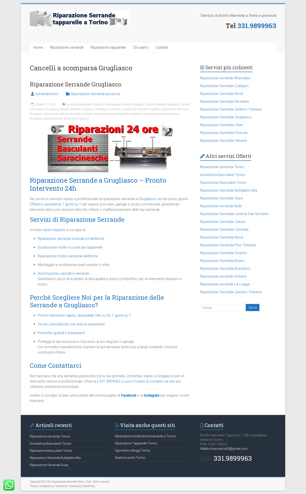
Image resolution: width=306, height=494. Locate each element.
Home (38, 47)
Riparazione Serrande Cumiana (224, 229)
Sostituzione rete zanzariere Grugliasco (66, 118)
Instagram (151, 395)
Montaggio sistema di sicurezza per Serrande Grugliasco (128, 109)
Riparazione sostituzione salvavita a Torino (145, 436)
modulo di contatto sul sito (154, 381)
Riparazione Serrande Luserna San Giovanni (234, 214)
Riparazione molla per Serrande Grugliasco (68, 113)
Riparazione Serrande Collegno (224, 86)
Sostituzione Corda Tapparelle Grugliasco (118, 113)
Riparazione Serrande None (221, 237)
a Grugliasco (146, 199)
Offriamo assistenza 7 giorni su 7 (55, 204)
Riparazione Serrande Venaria (223, 140)
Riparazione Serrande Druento (223, 253)
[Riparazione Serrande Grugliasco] (110, 127)
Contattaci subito (140, 376)
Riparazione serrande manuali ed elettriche (71, 239)
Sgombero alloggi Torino (132, 450)
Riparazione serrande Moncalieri (225, 78)
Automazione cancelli (54, 273)
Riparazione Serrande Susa (221, 198)
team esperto (54, 230)
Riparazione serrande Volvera (223, 276)
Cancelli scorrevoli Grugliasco (77, 109)
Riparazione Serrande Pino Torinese (228, 245)
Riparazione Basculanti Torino (223, 182)
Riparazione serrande (67, 47)
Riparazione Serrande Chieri (221, 125)
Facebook (128, 395)
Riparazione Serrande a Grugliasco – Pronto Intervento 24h (98, 184)
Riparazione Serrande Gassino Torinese (231, 292)
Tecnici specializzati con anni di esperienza (71, 324)
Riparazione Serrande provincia (95, 94)
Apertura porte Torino (130, 457)
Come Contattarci (55, 365)
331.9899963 (256, 25)
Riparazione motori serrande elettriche (68, 256)
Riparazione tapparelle (108, 47)
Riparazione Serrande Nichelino (224, 101)
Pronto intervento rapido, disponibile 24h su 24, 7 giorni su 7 (84, 315)
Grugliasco (165, 376)
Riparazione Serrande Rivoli (221, 94)
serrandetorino (46, 94)
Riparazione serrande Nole (221, 206)
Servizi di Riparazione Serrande (77, 219)
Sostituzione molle (52, 247)
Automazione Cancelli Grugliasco (124, 104)
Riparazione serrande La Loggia (225, 284)
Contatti (162, 47)
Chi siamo (141, 47)
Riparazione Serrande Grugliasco (75, 84)
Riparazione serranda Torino (222, 167)
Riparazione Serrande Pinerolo (224, 133)
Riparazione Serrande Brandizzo (225, 268)
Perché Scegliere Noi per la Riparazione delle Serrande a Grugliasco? (97, 301)
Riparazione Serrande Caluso (223, 222)
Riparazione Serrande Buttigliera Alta (228, 190)
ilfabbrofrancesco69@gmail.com (224, 448)
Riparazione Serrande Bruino (222, 261)
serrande (82, 273)
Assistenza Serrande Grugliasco (85, 104)
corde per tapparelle (87, 247)
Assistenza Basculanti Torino (222, 175)
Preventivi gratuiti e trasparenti (61, 333)
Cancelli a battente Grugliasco (162, 104)
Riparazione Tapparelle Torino (136, 443)
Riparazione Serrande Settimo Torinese (231, 109)
